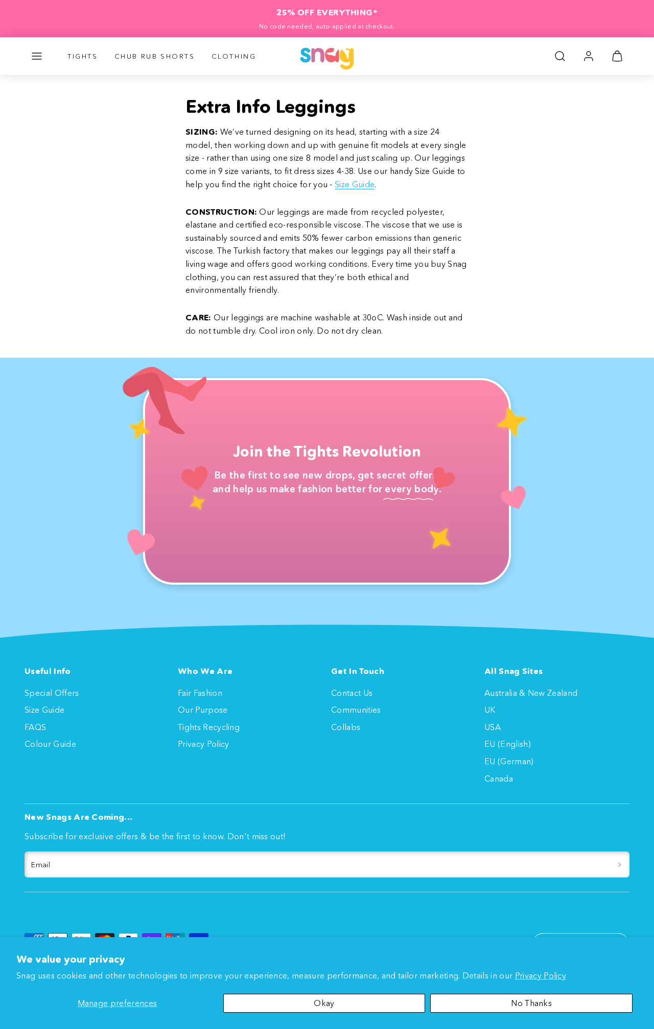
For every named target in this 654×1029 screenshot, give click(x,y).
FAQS (35, 727)
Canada (498, 778)
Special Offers (52, 693)
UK (490, 710)
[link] (588, 56)
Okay (324, 1003)
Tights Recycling (209, 727)
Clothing (234, 56)
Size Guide (355, 184)
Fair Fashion (200, 693)
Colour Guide (50, 744)
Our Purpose (203, 710)
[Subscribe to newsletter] (619, 864)
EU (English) (507, 744)
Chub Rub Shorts (154, 56)
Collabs (345, 727)
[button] (37, 56)
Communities (356, 710)
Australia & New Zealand (530, 693)
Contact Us (351, 693)
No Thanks (531, 1003)
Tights (82, 56)
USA (492, 727)
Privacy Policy (540, 975)
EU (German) (509, 761)
